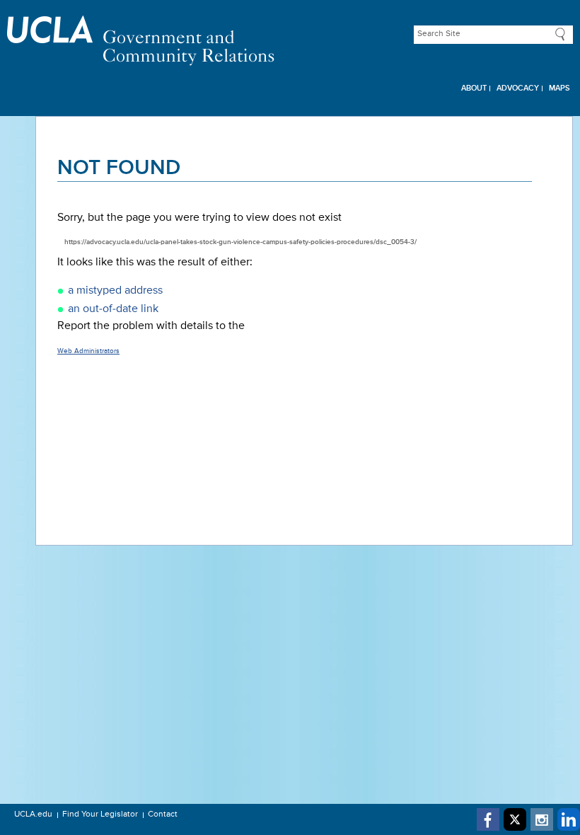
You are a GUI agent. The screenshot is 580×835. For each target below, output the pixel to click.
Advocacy (518, 88)
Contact (163, 814)
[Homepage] (290, 41)
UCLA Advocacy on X (515, 819)
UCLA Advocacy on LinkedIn (568, 819)
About (474, 88)
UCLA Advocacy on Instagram (541, 819)
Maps (559, 88)
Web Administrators (88, 351)
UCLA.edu (33, 814)
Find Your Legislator (100, 814)
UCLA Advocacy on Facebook (488, 819)
